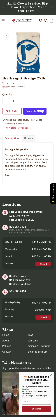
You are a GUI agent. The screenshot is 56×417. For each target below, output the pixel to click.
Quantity (7, 94)
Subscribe (36, 409)
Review (28, 138)
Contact (6, 352)
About (5, 341)
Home (5, 335)
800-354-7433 (17, 226)
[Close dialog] (51, 375)
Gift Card (33, 341)
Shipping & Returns (39, 346)
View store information (17, 128)
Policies (6, 346)
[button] (3, 20)
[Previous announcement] (3, 7)
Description (12, 138)
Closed (43, 264)
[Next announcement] (52, 7)
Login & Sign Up (37, 352)
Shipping (5, 87)
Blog (30, 335)
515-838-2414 (17, 291)
